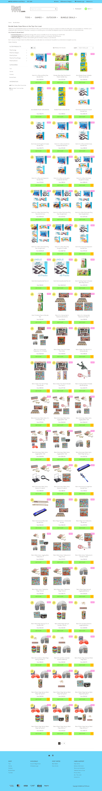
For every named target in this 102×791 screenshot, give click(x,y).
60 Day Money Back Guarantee (18, 85)
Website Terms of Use (79, 770)
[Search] (55, 9)
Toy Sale (10, 772)
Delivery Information (79, 766)
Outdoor (12, 74)
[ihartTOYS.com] (18, 8)
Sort (75, 48)
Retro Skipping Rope (10, 785)
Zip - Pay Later (77, 775)
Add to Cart (38, 82)
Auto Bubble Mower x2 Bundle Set (40, 109)
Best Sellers (55, 763)
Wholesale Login (34, 766)
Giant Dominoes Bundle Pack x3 (40, 281)
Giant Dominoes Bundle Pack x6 (62, 281)
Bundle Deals (13, 77)
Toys (11, 68)
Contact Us (77, 777)
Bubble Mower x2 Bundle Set (62, 109)
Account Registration (35, 763)
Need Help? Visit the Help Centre (16, 89)
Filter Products (15, 46)
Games (11, 71)
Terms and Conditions (79, 768)
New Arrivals (55, 766)
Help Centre (77, 763)
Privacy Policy (77, 772)
